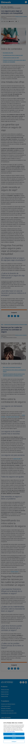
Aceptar (14, 734)
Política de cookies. (11, 731)
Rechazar (14, 737)
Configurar (14, 741)
